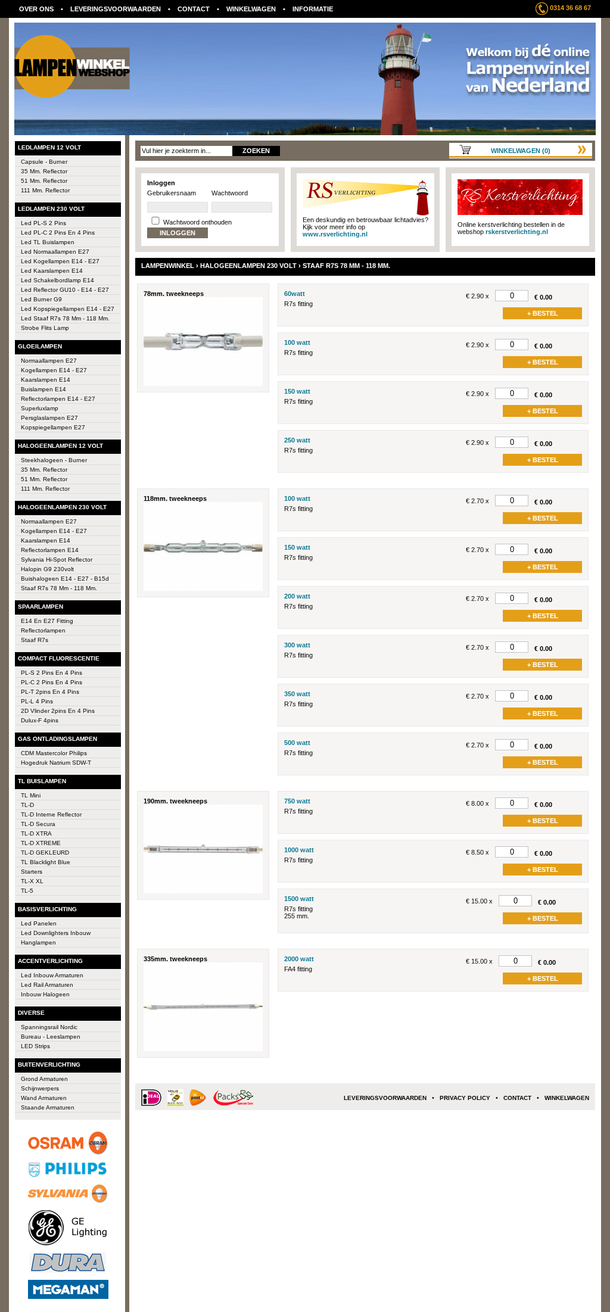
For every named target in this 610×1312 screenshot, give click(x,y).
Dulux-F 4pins (39, 720)
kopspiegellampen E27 (53, 427)
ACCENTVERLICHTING (50, 961)
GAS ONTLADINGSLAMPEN (57, 739)
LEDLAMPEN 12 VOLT (49, 147)
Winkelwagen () (520, 150)
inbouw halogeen (45, 994)
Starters (31, 871)
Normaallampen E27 (49, 360)
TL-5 (27, 890)
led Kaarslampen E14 (52, 270)
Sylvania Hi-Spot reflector (56, 559)
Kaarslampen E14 (45, 379)
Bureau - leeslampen (50, 1036)
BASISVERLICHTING (47, 909)
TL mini (31, 795)
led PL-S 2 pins (43, 223)
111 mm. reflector (45, 190)
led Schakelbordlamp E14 (57, 280)
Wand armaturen (44, 1098)
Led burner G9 (41, 299)
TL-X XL (32, 881)
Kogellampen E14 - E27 (54, 531)
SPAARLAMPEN (40, 606)
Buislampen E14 (43, 389)
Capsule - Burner (44, 161)
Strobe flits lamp (45, 328)
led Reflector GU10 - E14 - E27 (65, 289)
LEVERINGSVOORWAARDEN (115, 9)
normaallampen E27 (49, 521)
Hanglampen (38, 942)
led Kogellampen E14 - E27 (60, 261)
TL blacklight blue (45, 862)
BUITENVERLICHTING (49, 1064)
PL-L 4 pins (37, 701)
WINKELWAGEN (251, 9)
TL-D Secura (38, 824)
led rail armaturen (47, 984)
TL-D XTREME (41, 843)
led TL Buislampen (47, 242)
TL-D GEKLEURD (45, 852)
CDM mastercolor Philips (54, 753)
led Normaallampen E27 (55, 251)
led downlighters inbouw (56, 933)
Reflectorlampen (43, 630)
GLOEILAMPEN (40, 346)
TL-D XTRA (36, 833)
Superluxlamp (39, 408)
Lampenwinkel (167, 265)
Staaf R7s (34, 640)
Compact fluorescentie (58, 658)
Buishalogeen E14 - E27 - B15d (65, 578)
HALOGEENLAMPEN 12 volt (60, 445)
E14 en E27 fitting (47, 621)
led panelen (39, 923)
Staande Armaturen (47, 1107)
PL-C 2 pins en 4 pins (51, 682)
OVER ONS (36, 9)
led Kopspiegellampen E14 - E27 (67, 309)
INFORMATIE (312, 9)
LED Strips (35, 1046)
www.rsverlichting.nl (335, 234)
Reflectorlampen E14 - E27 (58, 398)
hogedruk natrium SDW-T (56, 762)
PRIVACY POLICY (465, 1098)
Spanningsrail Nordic (49, 1027)
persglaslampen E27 (49, 418)
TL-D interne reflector (51, 814)
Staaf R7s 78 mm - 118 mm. (59, 588)
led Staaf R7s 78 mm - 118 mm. (65, 318)
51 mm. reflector (44, 479)
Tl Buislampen (42, 781)
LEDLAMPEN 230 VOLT (51, 208)
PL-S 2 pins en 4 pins (51, 672)
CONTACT (194, 9)
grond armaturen (44, 1079)
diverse (31, 1012)
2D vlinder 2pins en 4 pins (58, 711)
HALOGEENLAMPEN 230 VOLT (62, 507)
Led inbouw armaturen (52, 975)
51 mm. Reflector (44, 180)
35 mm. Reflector (44, 171)
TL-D (27, 805)
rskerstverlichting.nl (516, 231)
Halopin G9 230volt (47, 569)
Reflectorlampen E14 (50, 550)
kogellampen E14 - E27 (54, 370)
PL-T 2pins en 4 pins (50, 691)
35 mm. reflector (44, 469)
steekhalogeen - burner (54, 460)
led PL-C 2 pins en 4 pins (58, 232)
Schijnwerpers (40, 1088)
